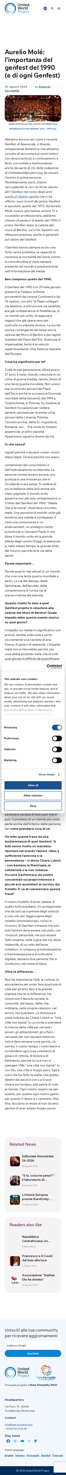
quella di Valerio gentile (22, 196)
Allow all (33, 785)
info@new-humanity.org (18, 1424)
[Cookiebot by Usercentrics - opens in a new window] (47, 666)
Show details (47, 774)
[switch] (57, 738)
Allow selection (33, 795)
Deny (33, 805)
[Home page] (17, 8)
